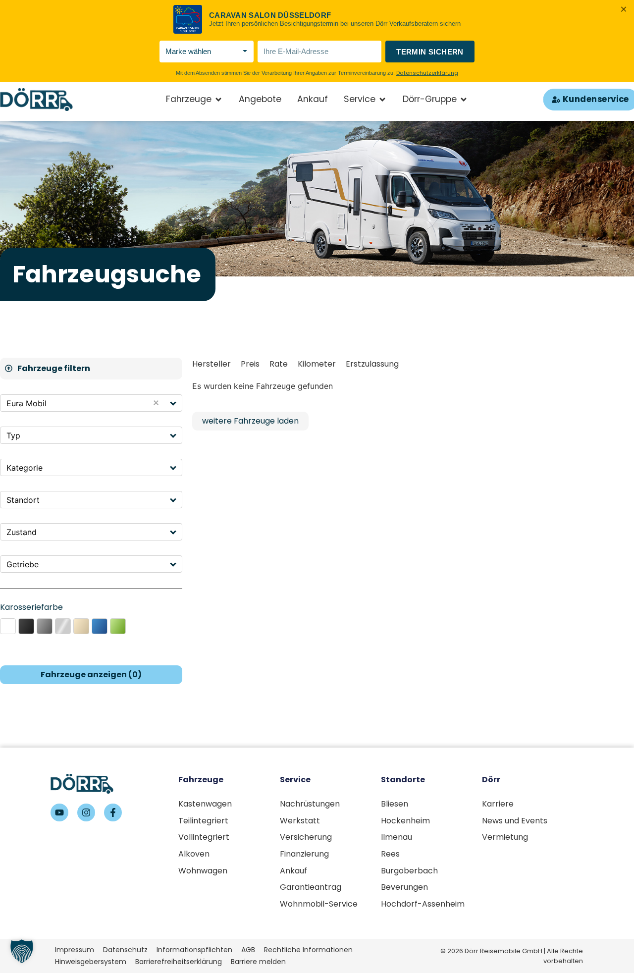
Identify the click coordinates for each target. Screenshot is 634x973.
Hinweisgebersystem (90, 962)
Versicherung (306, 837)
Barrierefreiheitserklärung (178, 962)
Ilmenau (396, 837)
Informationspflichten (194, 950)
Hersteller (211, 364)
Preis (250, 364)
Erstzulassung (372, 364)
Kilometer (317, 364)
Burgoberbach (409, 870)
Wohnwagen (202, 870)
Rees (390, 854)
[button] (173, 403)
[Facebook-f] (113, 812)
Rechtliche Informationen (308, 950)
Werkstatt (300, 820)
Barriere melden (258, 962)
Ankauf (293, 870)
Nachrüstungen (310, 804)
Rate (278, 364)
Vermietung (505, 837)
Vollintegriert (203, 837)
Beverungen (404, 887)
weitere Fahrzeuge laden (250, 421)
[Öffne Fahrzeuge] (218, 99)
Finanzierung (304, 854)
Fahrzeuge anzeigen (91, 674)
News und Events (514, 820)
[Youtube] (59, 812)
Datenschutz (125, 950)
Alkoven (194, 854)
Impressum (74, 950)
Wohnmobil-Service (319, 904)
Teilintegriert (203, 820)
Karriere (498, 804)
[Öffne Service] (382, 99)
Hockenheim (405, 820)
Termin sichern (430, 52)
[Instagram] (86, 812)
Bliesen (394, 804)
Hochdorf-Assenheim (423, 904)
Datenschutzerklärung (427, 73)
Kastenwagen (205, 804)
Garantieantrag (310, 887)
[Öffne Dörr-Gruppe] (463, 99)
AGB (248, 950)
